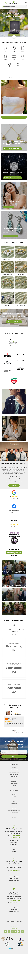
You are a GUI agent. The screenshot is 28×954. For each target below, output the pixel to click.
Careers (14, 803)
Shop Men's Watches (14, 403)
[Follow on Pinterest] (15, 929)
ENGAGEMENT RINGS (14, 769)
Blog (14, 798)
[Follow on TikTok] (19, 929)
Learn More (14, 485)
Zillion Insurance (14, 810)
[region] (14, 23)
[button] (14, 6)
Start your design (10, 235)
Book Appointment (14, 321)
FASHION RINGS (14, 781)
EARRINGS (14, 785)
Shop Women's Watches (14, 429)
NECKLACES (14, 778)
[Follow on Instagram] (9, 929)
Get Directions (15, 835)
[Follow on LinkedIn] (22, 929)
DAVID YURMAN (14, 767)
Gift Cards (14, 814)
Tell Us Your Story (14, 812)
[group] (14, 23)
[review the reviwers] (22, 718)
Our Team (14, 796)
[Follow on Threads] (12, 929)
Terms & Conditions (14, 921)
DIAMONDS (14, 774)
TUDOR (14, 765)
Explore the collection (12, 177)
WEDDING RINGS (14, 772)
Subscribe (14, 754)
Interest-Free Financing (14, 808)
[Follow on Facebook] (5, 929)
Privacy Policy (14, 923)
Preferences (14, 925)
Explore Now (8, 206)
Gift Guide (14, 792)
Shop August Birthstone (12, 148)
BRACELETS (14, 783)
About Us (14, 794)
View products (14, 117)
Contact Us (14, 801)
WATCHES (14, 776)
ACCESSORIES (14, 788)
